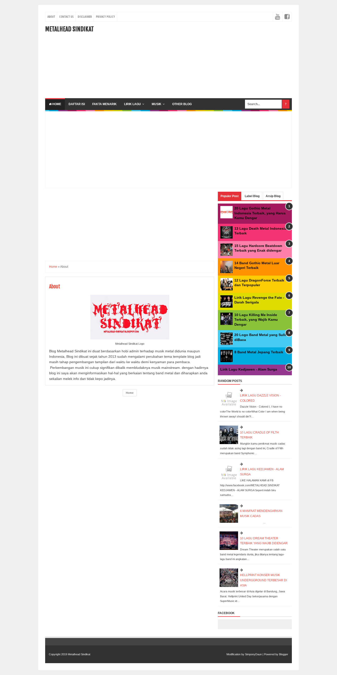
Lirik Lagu (132, 104)
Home (56, 104)
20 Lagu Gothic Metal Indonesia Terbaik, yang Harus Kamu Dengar (260, 213)
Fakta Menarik (104, 104)
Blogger (283, 654)
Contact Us (66, 17)
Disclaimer (85, 17)
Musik (156, 104)
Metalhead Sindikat (69, 29)
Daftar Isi (77, 104)
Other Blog (182, 104)
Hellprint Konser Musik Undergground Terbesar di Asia (263, 580)
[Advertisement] (202, 59)
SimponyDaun (253, 654)
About (51, 17)
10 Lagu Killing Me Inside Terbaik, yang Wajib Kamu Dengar (256, 319)
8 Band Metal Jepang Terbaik (258, 352)
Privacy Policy (105, 17)
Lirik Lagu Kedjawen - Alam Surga (248, 369)
